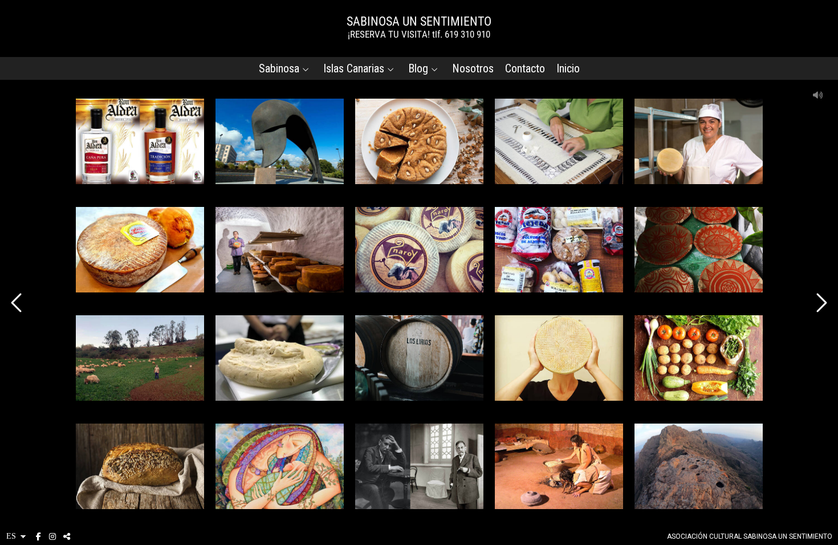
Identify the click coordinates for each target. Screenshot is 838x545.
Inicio (568, 68)
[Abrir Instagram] (52, 536)
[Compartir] (66, 536)
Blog (418, 68)
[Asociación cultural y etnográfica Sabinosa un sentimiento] (419, 27)
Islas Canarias (353, 68)
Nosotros (473, 68)
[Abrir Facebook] (38, 536)
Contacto (525, 68)
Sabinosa (279, 68)
